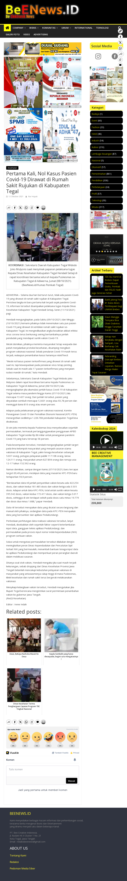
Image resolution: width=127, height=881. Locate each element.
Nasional (96, 160)
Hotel (94, 133)
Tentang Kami (18, 855)
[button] (38, 55)
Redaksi (14, 862)
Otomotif (96, 167)
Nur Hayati (32, 196)
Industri (95, 140)
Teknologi (102, 27)
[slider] (104, 447)
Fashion (96, 127)
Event (94, 120)
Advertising (41, 34)
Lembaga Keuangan (102, 153)
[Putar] (93, 447)
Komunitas (48, 27)
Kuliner (95, 147)
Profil (94, 193)
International (83, 27)
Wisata (95, 207)
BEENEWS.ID (20, 813)
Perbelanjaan (98, 187)
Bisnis (32, 27)
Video (26, 34)
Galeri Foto (13, 34)
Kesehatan (12, 168)
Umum (65, 27)
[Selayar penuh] (120, 447)
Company (18, 27)
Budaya (95, 113)
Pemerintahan (99, 173)
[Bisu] (115, 447)
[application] (106, 440)
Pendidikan (97, 180)
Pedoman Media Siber (22, 868)
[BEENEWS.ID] (7, 28)
